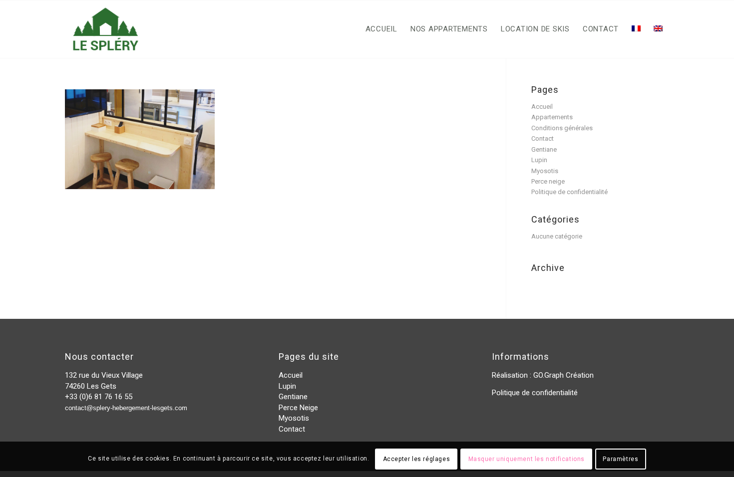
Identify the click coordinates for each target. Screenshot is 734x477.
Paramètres (620, 459)
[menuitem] (381, 29)
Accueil (542, 106)
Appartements (552, 117)
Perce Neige (298, 407)
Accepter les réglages (416, 459)
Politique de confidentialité (569, 192)
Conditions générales (562, 128)
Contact (542, 138)
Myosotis (544, 171)
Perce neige (548, 181)
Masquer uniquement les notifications (526, 459)
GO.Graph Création (563, 375)
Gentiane (544, 149)
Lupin (539, 160)
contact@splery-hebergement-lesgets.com (126, 408)
